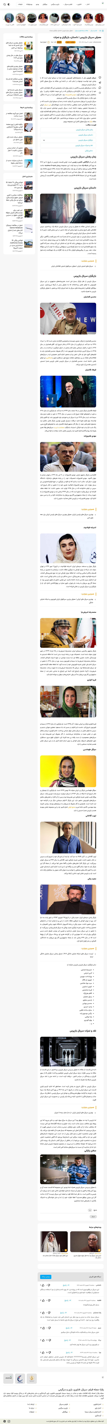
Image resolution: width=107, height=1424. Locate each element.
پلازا (100, 31)
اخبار (88, 4)
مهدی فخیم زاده (70, 94)
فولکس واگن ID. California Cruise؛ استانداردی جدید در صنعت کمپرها (16, 244)
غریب (56, 427)
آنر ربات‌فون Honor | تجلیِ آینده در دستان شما (54, 25)
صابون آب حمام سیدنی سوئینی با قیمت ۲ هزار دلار (15, 150)
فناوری (79, 4)
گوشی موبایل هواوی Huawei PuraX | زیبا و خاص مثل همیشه (99, 25)
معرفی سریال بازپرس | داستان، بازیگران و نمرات (61, 31)
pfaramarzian (97, 42)
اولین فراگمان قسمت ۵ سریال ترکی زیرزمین (43, 25)
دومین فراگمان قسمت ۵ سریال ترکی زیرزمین (88, 25)
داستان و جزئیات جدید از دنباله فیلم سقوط (14, 161)
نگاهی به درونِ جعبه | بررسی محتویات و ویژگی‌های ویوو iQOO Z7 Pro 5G (9, 25)
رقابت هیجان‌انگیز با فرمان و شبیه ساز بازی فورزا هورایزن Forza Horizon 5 (66, 25)
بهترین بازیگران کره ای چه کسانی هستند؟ (14, 80)
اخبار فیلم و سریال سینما (93, 1412)
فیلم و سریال (68, 4)
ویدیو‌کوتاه (29, 4)
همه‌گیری (49, 358)
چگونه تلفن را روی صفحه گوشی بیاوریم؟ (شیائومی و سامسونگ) (14, 127)
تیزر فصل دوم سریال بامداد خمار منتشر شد (55, 1256)
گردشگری (98, 1416)
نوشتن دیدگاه (46, 1277)
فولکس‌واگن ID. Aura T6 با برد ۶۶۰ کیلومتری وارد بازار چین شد (14, 185)
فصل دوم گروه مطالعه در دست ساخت (14, 114)
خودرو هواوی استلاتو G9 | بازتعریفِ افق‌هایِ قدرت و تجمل (32, 25)
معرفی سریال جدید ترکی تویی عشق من (15, 138)
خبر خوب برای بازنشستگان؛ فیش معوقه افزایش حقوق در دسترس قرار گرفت (14, 214)
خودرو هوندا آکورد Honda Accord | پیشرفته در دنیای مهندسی (77, 25)
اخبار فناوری (97, 1404)
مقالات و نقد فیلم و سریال (81, 31)
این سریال (47, 105)
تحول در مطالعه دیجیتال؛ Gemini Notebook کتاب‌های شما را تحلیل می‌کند (14, 229)
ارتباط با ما (30, 1404)
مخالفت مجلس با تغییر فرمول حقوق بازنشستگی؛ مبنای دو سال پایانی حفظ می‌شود (14, 199)
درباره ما (31, 1408)
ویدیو (37, 4)
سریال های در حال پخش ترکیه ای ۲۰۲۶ (14, 56)
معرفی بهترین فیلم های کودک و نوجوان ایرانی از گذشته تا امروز (15, 69)
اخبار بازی (98, 1408)
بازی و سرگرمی (55, 4)
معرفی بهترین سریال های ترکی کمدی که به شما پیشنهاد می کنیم (14, 45)
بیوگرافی (45, 4)
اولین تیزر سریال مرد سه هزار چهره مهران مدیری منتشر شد (87, 1257)
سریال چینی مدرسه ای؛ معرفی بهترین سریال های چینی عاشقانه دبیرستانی (14, 92)
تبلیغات (20, 4)
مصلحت (61, 427)
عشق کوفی (71, 807)
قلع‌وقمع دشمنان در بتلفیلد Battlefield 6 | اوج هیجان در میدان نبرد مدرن (20, 25)
